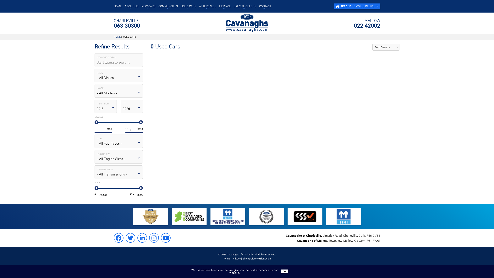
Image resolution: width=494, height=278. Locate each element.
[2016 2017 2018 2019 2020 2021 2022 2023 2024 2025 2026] (106, 106)
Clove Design (260, 258)
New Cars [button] (148, 6)
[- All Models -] (119, 91)
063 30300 (127, 24)
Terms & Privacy (232, 258)
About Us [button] (132, 6)
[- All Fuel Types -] (119, 141)
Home (118, 6)
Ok (284, 271)
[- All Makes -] (119, 75)
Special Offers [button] (245, 6)
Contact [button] (265, 6)
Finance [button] (225, 6)
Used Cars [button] (188, 6)
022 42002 (367, 24)
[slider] (96, 122)
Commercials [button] (168, 6)
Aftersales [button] (207, 6)
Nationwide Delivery (359, 6)
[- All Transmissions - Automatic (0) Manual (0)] (119, 172)
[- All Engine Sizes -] (119, 157)
